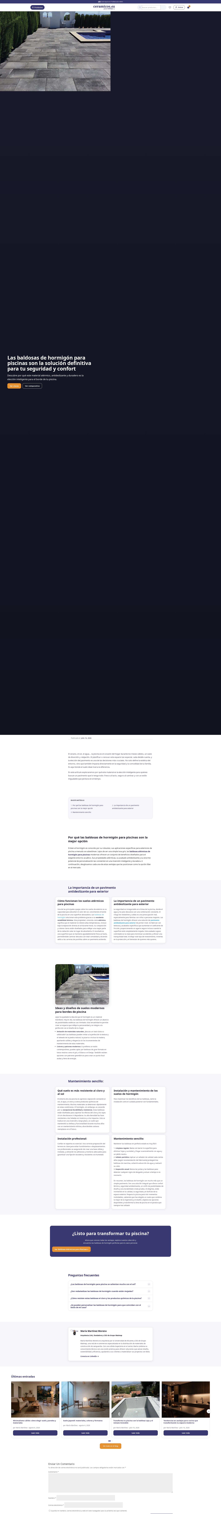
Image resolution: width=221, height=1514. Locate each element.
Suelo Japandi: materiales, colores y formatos (82, 1421)
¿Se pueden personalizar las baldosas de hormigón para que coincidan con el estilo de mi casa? (106, 1306)
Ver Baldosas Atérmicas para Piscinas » (71, 1249)
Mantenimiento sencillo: (82, 812)
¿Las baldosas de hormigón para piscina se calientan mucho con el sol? (103, 1284)
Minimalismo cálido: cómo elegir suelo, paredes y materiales (34, 1422)
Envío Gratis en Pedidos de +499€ (111, 2)
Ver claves (14, 386)
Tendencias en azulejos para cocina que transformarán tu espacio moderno (181, 1422)
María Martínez (21, 1428)
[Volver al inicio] (104, 7)
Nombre (52, 1498)
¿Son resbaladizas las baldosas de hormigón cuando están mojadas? (102, 1291)
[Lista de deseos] (170, 7)
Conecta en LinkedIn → (89, 1356)
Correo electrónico (56, 1505)
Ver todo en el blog (110, 1446)
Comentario (53, 1472)
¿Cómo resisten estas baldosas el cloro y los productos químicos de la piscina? (106, 1298)
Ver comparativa (32, 386)
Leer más (35, 1433)
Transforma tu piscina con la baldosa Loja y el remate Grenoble (133, 1422)
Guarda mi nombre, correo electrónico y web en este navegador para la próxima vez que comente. (89, 1511)
